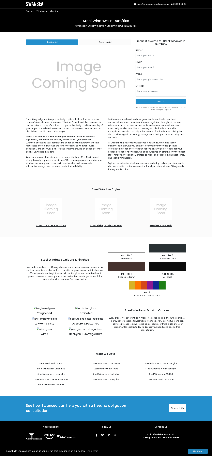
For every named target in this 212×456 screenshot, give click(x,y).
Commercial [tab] (105, 42)
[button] (34, 76)
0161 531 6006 (179, 4)
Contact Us (177, 408)
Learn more (92, 451)
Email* (139, 61)
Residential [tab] (52, 42)
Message (140, 85)
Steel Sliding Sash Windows (106, 225)
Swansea (34, 4)
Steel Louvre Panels (161, 225)
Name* (139, 50)
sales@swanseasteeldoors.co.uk (152, 4)
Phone (139, 73)
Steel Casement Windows (51, 225)
